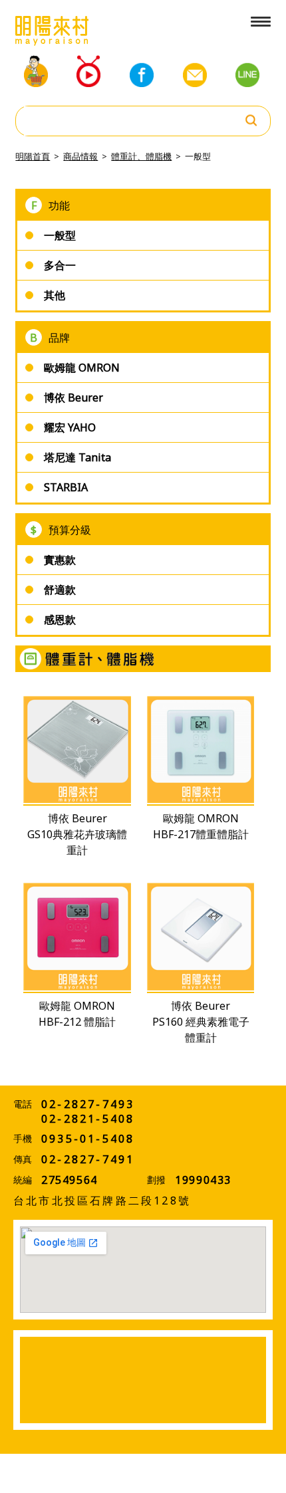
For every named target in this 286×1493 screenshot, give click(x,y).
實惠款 (60, 559)
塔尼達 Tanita (77, 457)
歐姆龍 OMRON (82, 367)
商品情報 (80, 156)
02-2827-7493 (87, 1104)
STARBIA (66, 487)
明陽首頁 (32, 156)
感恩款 (60, 619)
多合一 (60, 265)
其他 (54, 295)
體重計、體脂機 (141, 156)
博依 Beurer (73, 397)
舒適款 (60, 589)
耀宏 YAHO (70, 427)
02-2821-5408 (87, 1118)
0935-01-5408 (87, 1138)
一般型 (198, 156)
